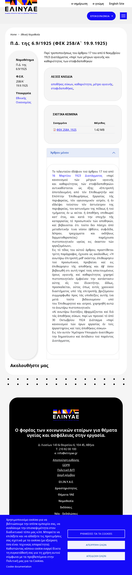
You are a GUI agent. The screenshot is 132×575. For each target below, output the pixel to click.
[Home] (22, 7)
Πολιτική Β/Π (66, 470)
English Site (116, 3)
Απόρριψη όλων (96, 544)
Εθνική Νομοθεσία (30, 34)
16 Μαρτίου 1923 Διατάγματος (77, 176)
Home (13, 34)
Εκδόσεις (66, 507)
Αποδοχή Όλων (96, 556)
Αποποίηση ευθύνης (66, 460)
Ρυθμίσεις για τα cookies (96, 533)
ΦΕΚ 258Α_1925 (66, 130)
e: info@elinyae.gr (66, 453)
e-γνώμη (98, 3)
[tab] (83, 253)
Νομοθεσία (66, 501)
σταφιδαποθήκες (62, 88)
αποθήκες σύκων (62, 84)
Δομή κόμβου (66, 475)
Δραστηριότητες (66, 488)
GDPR (66, 465)
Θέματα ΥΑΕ (66, 494)
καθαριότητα (83, 84)
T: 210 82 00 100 (66, 449)
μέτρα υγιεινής (103, 84)
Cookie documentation (18, 566)
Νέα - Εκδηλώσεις (66, 514)
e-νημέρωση (79, 3)
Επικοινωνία (100, 16)
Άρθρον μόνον (59, 152)
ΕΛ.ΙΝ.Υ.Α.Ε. (66, 482)
